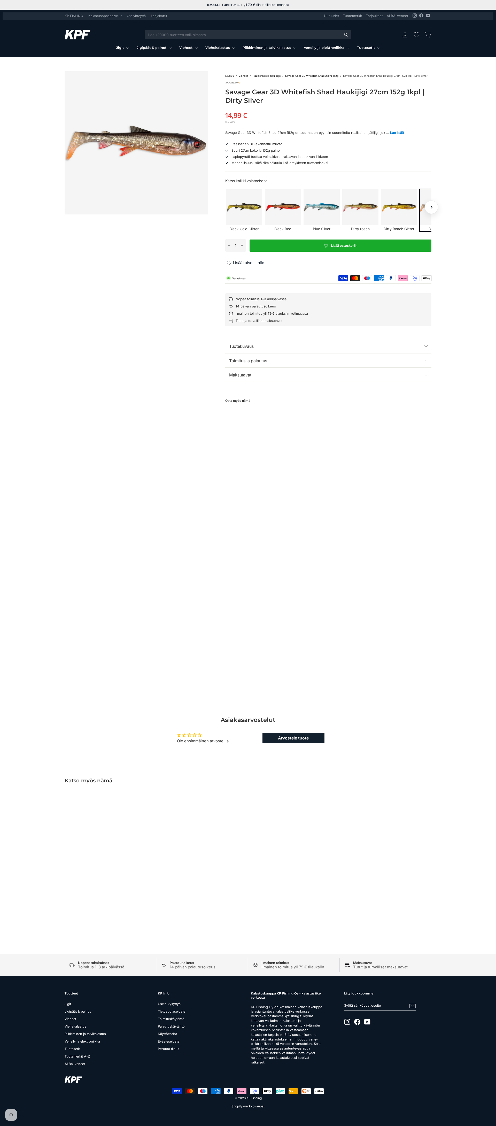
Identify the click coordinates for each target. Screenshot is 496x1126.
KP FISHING (74, 16)
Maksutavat (240, 374)
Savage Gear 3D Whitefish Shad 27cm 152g (311, 75)
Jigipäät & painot (152, 47)
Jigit (120, 47)
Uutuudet (331, 16)
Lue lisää (397, 132)
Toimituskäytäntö (171, 1019)
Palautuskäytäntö (171, 1026)
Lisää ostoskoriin (108, 879)
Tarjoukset (374, 16)
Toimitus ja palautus (248, 360)
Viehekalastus (218, 47)
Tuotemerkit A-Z (77, 1056)
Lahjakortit (159, 16)
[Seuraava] (431, 207)
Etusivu (229, 75)
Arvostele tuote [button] (293, 738)
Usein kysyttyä (169, 1004)
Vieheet (186, 47)
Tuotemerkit (352, 16)
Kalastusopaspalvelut (105, 16)
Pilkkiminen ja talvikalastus (267, 47)
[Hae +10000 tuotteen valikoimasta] (345, 34)
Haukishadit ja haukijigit (267, 75)
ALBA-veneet (397, 16)
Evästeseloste (168, 1041)
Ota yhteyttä (136, 16)
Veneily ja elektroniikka (324, 47)
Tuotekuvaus (241, 346)
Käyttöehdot (167, 1034)
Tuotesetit (366, 47)
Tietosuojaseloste (171, 1011)
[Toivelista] (416, 34)
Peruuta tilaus (168, 1049)
